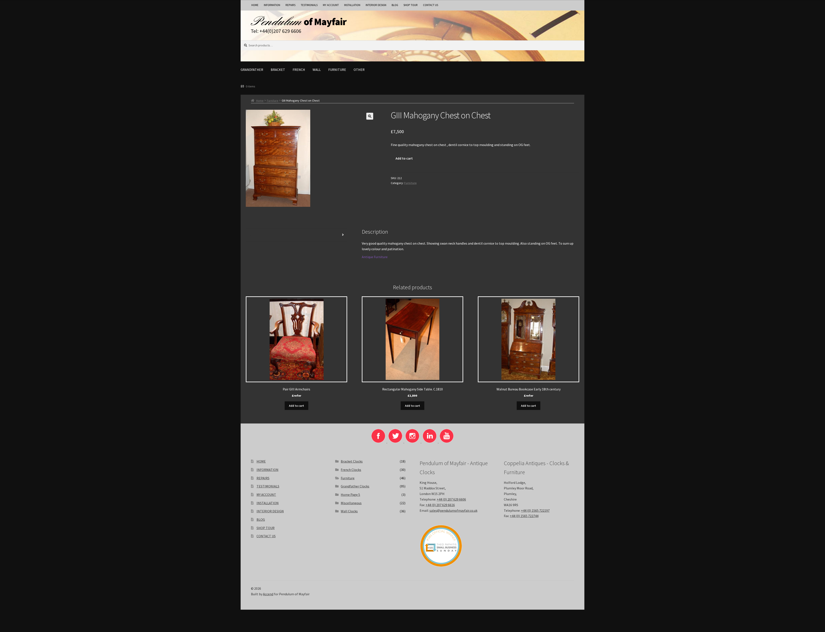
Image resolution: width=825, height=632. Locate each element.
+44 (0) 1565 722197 (535, 510)
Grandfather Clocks (355, 486)
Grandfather (252, 69)
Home (260, 100)
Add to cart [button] (296, 406)
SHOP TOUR (410, 5)
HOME (254, 5)
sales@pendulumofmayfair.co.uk (453, 510)
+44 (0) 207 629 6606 (451, 499)
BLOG (395, 5)
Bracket (278, 69)
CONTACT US (430, 5)
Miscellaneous (351, 503)
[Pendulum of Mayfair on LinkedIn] (429, 441)
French (299, 69)
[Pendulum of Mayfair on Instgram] (412, 441)
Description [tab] (255, 235)
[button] (369, 116)
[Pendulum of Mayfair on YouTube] (446, 441)
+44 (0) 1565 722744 (524, 516)
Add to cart (404, 158)
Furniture (337, 69)
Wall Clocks (349, 511)
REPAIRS (290, 5)
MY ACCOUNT (331, 5)
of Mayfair (325, 21)
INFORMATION (272, 5)
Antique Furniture (375, 257)
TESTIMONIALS (309, 5)
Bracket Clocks (352, 461)
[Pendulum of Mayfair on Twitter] (395, 441)
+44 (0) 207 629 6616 (440, 505)
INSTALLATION (352, 5)
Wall (317, 69)
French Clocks (351, 470)
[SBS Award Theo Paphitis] (455, 545)
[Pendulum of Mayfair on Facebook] (378, 441)
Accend (268, 594)
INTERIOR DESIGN (376, 5)
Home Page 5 (350, 494)
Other (359, 69)
